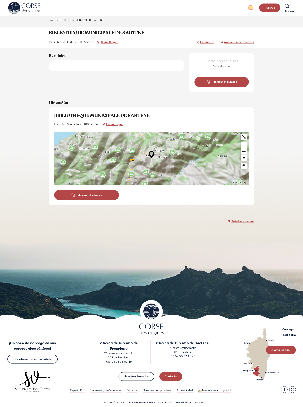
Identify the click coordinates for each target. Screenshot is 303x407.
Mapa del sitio (164, 402)
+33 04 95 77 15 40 (182, 356)
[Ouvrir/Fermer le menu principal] (289, 8)
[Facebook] (284, 390)
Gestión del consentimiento (141, 402)
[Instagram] (292, 390)
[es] (251, 7)
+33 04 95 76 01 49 (119, 362)
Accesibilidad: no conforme (189, 402)
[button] (251, 7)
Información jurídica (114, 402)
